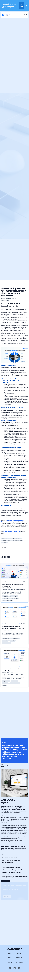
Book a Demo (5, 881)
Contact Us (19, 962)
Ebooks (10, 957)
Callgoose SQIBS (13, 596)
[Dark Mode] (21, 15)
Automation (4, 542)
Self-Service (14, 681)
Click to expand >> (21, 5)
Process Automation (6, 538)
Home (9, 953)
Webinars (19, 957)
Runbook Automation (17, 538)
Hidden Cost (5, 596)
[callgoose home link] (3, 15)
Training (10, 962)
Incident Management (6, 540)
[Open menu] (26, 15)
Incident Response (14, 598)
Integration (12, 640)
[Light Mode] (9, 968)
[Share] (16, 298)
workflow (4, 685)
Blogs (19, 953)
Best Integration (15, 638)
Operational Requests (14, 683)
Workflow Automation (17, 540)
